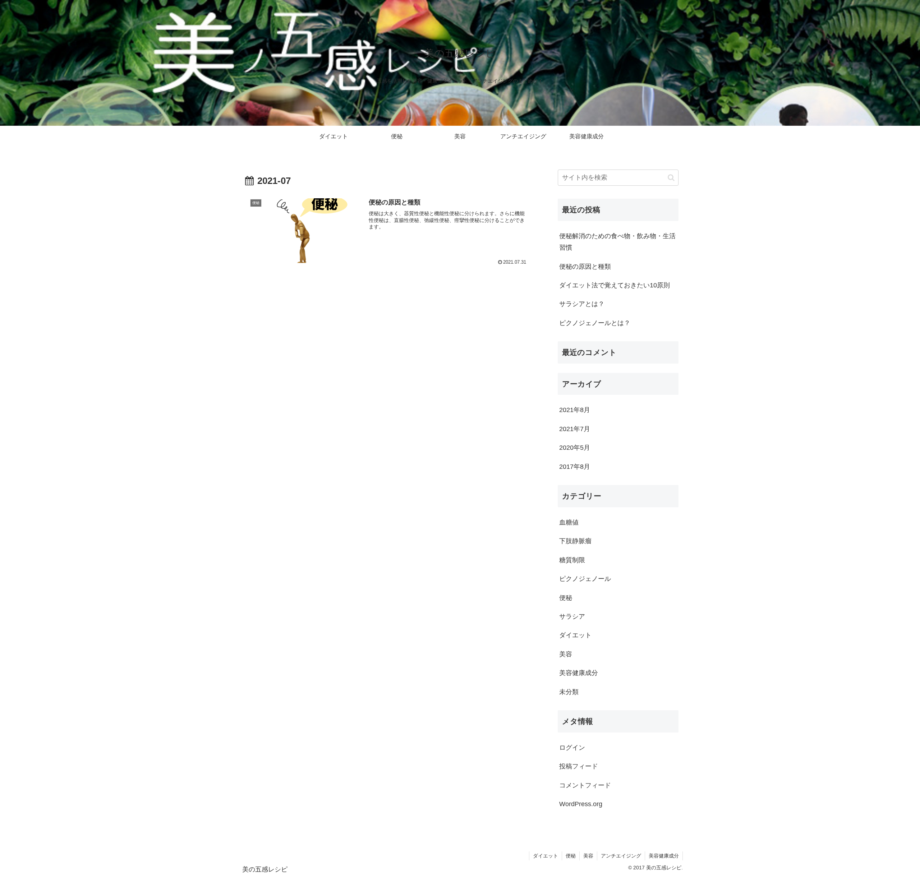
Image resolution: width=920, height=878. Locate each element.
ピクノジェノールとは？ (594, 323)
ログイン (572, 747)
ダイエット (545, 856)
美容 (588, 856)
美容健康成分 (664, 856)
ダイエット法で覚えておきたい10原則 (614, 285)
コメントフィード (585, 785)
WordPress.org (580, 804)
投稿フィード (578, 766)
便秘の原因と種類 (585, 266)
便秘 (571, 856)
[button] (671, 178)
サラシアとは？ (581, 304)
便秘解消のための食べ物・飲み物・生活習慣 (617, 241)
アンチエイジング (621, 856)
